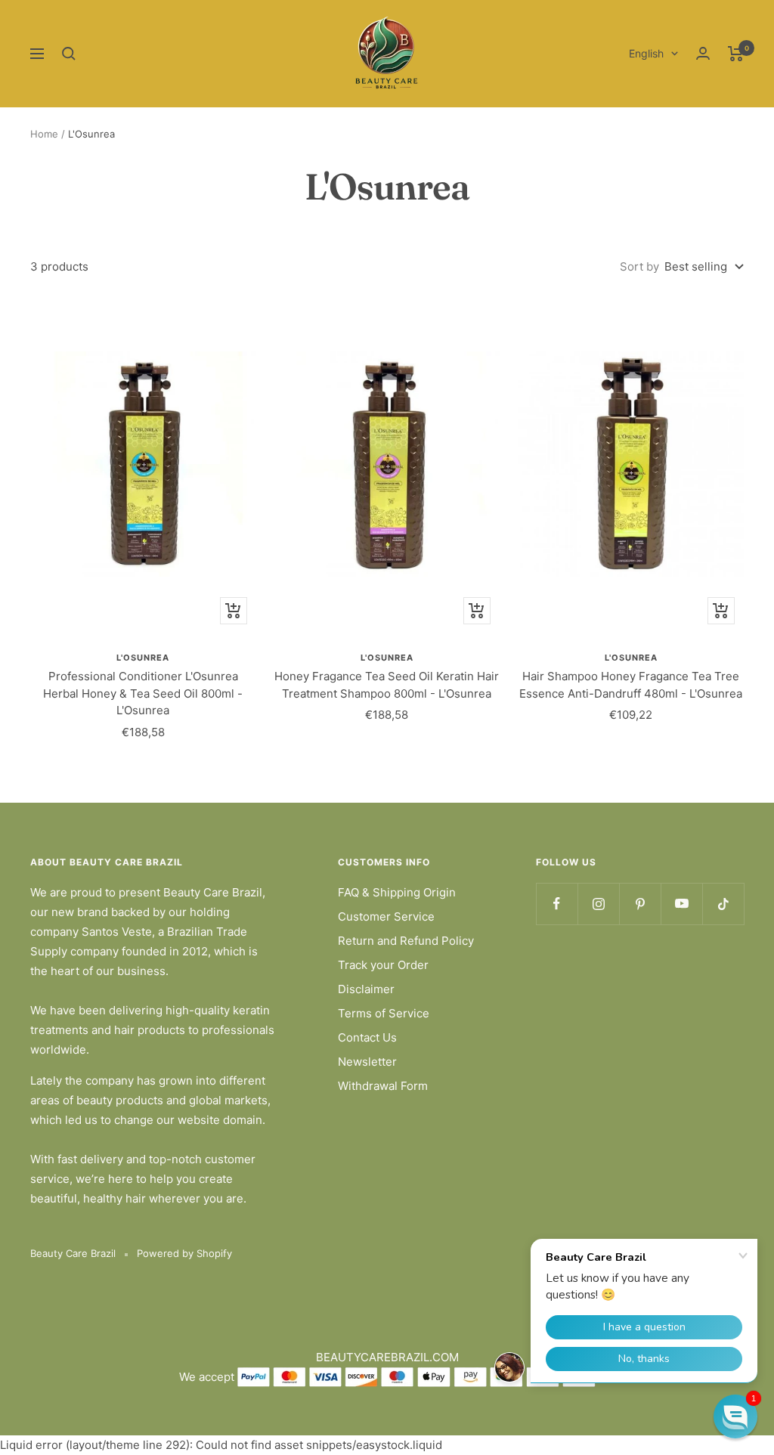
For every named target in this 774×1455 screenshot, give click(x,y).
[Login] (703, 53)
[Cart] (736, 53)
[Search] (69, 53)
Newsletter (367, 1061)
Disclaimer (366, 989)
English (646, 53)
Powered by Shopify (184, 1253)
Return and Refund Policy (406, 940)
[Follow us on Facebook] (556, 903)
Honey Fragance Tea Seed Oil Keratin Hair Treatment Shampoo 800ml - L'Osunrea (386, 685)
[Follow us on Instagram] (598, 903)
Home (44, 134)
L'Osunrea (142, 657)
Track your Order (383, 965)
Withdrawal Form (383, 1086)
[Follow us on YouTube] (681, 903)
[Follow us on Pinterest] (640, 903)
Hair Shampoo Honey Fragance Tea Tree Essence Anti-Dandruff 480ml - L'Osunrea (630, 685)
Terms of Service (383, 1013)
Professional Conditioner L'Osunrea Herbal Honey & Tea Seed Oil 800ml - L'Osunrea (143, 693)
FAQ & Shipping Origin (397, 892)
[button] (735, 1416)
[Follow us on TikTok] (723, 903)
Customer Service (386, 916)
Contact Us (367, 1037)
